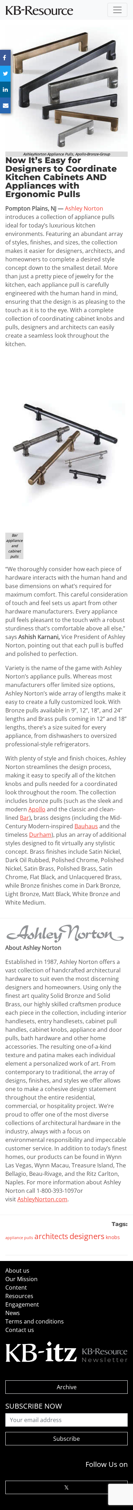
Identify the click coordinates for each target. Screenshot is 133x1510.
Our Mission (21, 1279)
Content (16, 1287)
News (12, 1313)
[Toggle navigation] (117, 10)
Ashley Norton (84, 208)
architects (51, 1236)
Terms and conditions (34, 1321)
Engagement (22, 1304)
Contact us (19, 1330)
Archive (67, 1387)
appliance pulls (19, 1237)
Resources (19, 1296)
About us (17, 1270)
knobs (113, 1237)
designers (87, 1236)
